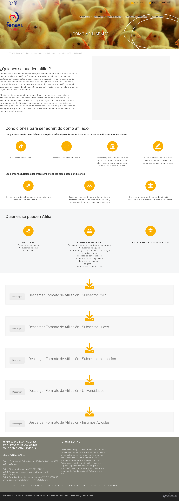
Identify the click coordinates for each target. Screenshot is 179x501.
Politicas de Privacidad (57, 496)
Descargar (17, 296)
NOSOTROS (19, 485)
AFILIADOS (36, 485)
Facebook (11, 3)
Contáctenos (140, 3)
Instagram (15, 3)
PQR (154, 3)
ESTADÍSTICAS (55, 485)
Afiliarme (166, 3)
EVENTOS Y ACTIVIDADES (104, 485)
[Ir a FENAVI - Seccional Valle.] (64, 53)
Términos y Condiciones (82, 496)
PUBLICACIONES (77, 485)
